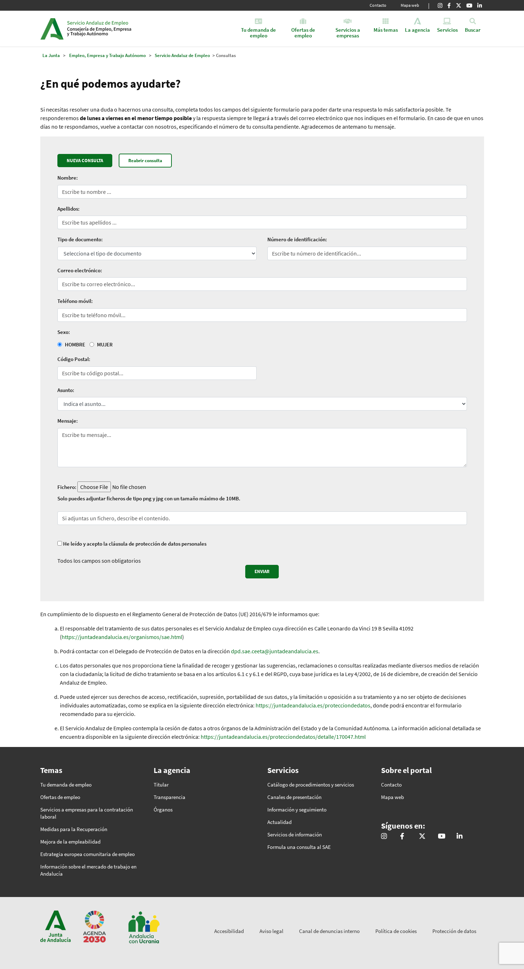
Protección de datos (454, 931)
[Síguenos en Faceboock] (449, 5)
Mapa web (410, 5)
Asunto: (65, 390)
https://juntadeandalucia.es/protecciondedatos (313, 705)
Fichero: (66, 487)
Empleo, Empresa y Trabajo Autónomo (107, 55)
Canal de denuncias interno (329, 931)
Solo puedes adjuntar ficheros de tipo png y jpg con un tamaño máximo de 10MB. (148, 498)
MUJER (105, 344)
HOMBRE (75, 344)
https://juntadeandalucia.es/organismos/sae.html (122, 636)
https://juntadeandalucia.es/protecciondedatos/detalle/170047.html (283, 736)
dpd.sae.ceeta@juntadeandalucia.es (274, 651)
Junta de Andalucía (51, 28)
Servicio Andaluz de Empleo (182, 55)
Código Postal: (73, 359)
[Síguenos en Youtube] (469, 5)
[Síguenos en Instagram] (440, 5)
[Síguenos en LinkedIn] (479, 5)
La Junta (51, 55)
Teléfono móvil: (75, 301)
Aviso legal (271, 931)
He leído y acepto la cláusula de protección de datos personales (134, 543)
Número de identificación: (297, 239)
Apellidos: (68, 208)
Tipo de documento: (80, 239)
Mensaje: (67, 420)
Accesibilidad (229, 931)
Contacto (378, 5)
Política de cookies (396, 931)
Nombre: (67, 177)
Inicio (121, 28)
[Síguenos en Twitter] (458, 5)
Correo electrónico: (79, 270)
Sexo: (63, 332)
